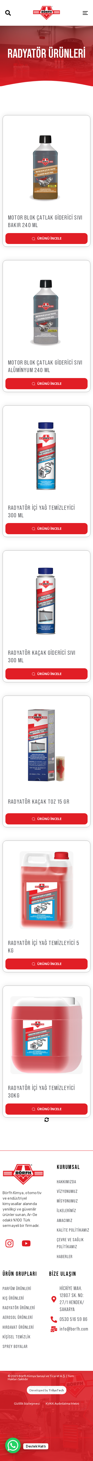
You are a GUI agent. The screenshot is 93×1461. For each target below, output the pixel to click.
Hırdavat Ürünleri (18, 1327)
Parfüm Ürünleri (17, 1288)
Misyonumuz (67, 1201)
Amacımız (65, 1220)
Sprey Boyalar (15, 1346)
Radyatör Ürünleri (19, 1307)
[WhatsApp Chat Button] (13, 1445)
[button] (8, 13)
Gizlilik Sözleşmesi (27, 1403)
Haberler (65, 1256)
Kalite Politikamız (73, 1230)
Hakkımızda (66, 1181)
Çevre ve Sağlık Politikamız (70, 1243)
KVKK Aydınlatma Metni (62, 1403)
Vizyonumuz (67, 1191)
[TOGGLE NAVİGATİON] (74, 13)
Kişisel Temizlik (16, 1336)
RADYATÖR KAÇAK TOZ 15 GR (38, 802)
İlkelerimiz (66, 1210)
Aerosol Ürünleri (18, 1317)
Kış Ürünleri (13, 1298)
